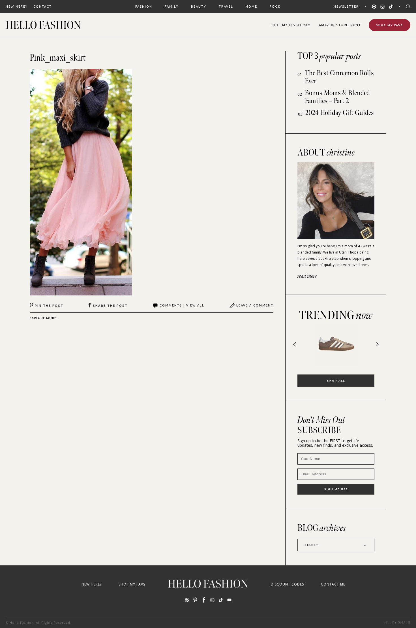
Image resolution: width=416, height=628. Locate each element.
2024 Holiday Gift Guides (339, 112)
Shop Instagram (291, 25)
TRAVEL (226, 6)
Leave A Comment (254, 305)
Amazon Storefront (340, 25)
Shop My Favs (389, 25)
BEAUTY (198, 6)
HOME (251, 6)
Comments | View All (182, 305)
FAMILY (172, 6)
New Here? (16, 6)
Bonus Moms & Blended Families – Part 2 (337, 97)
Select (312, 544)
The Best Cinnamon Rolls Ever (339, 77)
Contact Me (333, 584)
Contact (42, 6)
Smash (404, 622)
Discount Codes (287, 584)
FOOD (275, 6)
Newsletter (346, 6)
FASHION (143, 6)
